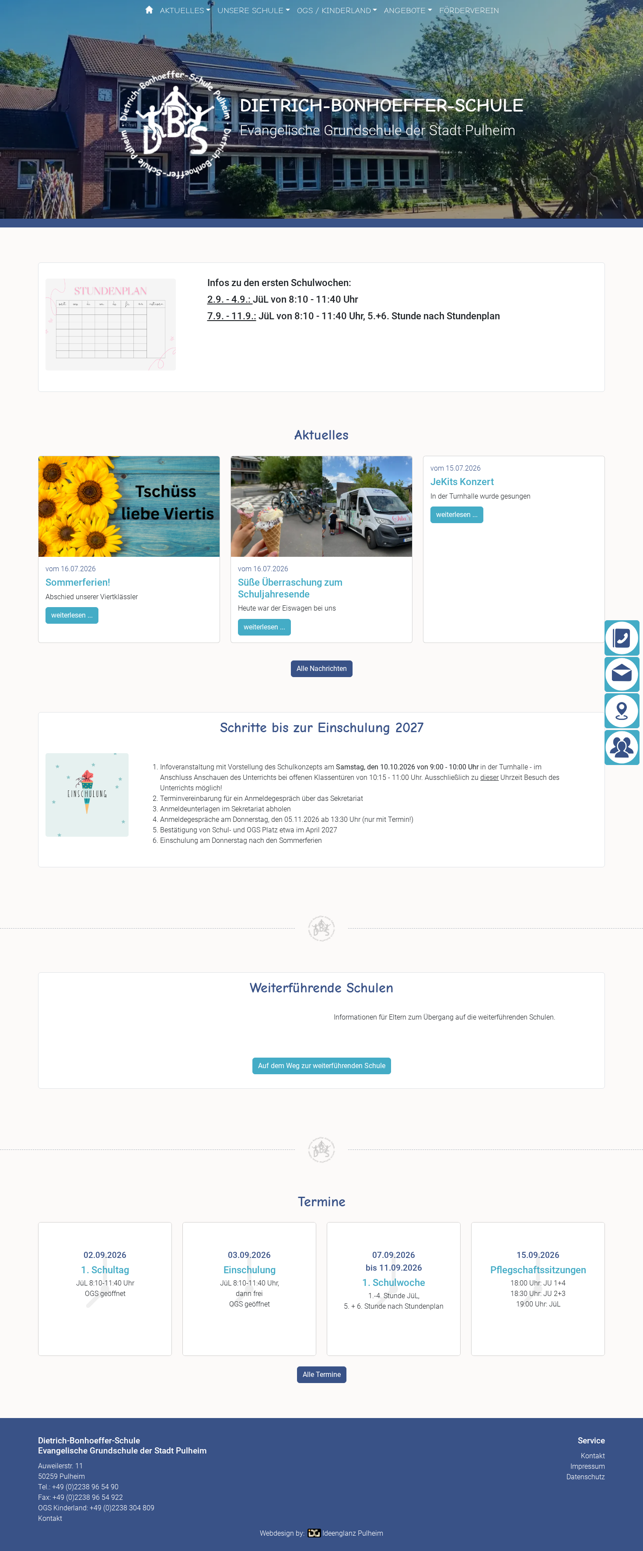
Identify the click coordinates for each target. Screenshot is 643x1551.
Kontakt (50, 1518)
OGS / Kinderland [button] (334, 10)
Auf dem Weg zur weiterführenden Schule (321, 1066)
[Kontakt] (622, 674)
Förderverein (469, 10)
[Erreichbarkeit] (622, 710)
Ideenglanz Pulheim (352, 1533)
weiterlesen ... (72, 615)
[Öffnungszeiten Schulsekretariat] (622, 747)
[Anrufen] (622, 637)
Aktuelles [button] (182, 10)
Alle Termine (322, 1374)
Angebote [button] (405, 10)
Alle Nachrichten (322, 668)
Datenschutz (585, 1477)
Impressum (587, 1466)
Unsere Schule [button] (250, 10)
